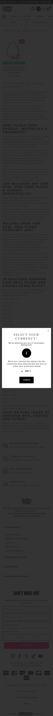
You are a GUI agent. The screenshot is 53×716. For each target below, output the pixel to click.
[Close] (48, 330)
